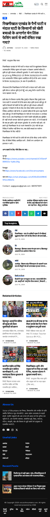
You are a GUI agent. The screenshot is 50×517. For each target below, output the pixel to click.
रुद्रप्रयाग (29, 454)
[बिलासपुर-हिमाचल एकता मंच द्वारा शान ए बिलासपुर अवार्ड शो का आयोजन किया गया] (8, 249)
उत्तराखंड (13, 14)
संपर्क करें (5, 458)
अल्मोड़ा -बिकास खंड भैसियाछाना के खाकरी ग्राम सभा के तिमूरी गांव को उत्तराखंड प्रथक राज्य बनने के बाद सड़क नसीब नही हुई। (31, 265)
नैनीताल (28, 451)
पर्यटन (27, 509)
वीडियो (34, 509)
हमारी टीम (45, 510)
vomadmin (10, 341)
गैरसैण (27, 443)
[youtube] (8, 430)
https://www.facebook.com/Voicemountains (24, 171)
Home (5, 14)
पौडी (20, 14)
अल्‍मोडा (5, 443)
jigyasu (10, 48)
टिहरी (27, 447)
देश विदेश (21, 510)
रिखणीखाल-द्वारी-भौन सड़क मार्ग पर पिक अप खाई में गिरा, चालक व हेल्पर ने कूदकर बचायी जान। (36, 370)
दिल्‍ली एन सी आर (5, 511)
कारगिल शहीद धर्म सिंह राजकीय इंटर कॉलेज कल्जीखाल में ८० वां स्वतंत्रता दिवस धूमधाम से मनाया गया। (13, 372)
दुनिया (11, 509)
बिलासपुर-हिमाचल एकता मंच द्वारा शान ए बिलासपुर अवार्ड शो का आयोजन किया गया (31, 250)
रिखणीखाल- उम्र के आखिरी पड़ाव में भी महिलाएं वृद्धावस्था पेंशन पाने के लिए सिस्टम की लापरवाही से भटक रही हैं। (31, 234)
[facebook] (4, 430)
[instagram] (12, 430)
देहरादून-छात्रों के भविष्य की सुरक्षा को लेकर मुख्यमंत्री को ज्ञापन (12, 324)
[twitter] (17, 430)
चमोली (4, 447)
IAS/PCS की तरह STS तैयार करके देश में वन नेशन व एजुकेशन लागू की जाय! (36, 324)
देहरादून (5, 451)
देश (17, 509)
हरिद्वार (27, 458)
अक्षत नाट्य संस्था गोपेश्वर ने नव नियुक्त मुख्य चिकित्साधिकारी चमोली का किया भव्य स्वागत (30, 487)
